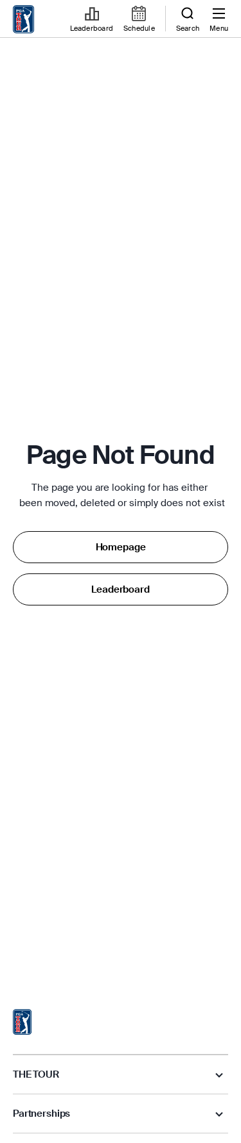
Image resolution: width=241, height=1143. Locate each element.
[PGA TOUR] (22, 1022)
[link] (24, 19)
